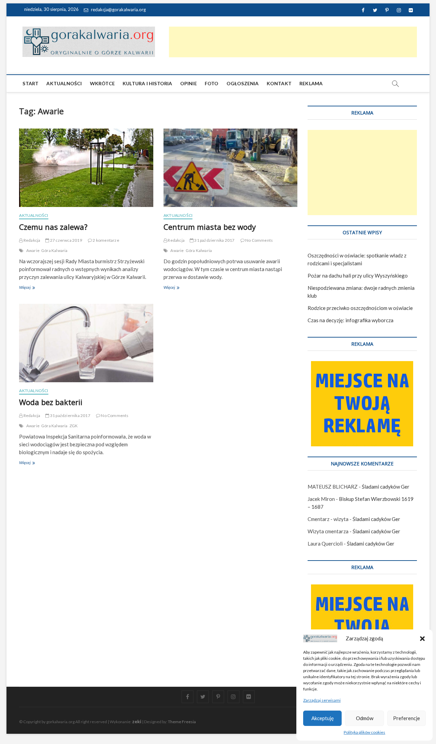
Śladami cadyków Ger (385, 486)
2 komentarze (105, 240)
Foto (212, 83)
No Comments (259, 240)
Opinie (188, 83)
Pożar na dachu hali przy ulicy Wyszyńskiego (358, 275)
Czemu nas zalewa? (53, 227)
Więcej (31, 288)
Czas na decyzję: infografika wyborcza (350, 320)
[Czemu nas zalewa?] (86, 168)
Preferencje (406, 718)
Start (30, 83)
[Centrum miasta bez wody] (230, 168)
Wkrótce (102, 83)
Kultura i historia (147, 83)
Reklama (311, 83)
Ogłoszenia (243, 83)
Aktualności (64, 83)
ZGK (73, 425)
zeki (136, 721)
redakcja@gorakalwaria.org (118, 9)
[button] (422, 638)
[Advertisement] (293, 42)
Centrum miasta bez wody (210, 227)
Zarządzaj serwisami (322, 700)
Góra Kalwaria (54, 250)
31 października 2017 (213, 240)
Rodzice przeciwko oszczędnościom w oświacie (360, 308)
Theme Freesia (182, 721)
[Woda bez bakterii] (86, 343)
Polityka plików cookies (364, 732)
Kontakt (279, 83)
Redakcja (31, 240)
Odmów (364, 718)
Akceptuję (322, 718)
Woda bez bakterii (50, 402)
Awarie (33, 250)
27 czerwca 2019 (65, 240)
